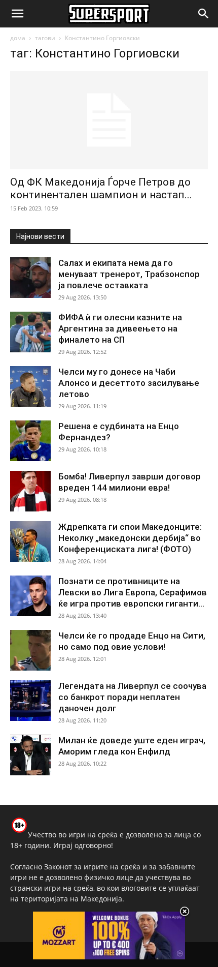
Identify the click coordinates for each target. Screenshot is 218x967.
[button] (17, 13)
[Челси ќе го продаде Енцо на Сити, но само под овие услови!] (30, 650)
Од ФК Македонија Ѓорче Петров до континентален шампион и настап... (101, 188)
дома (17, 38)
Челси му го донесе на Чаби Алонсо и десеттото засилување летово (128, 383)
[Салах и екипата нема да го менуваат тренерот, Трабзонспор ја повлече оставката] (30, 277)
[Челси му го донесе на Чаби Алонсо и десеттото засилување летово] (30, 386)
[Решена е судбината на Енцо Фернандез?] (30, 440)
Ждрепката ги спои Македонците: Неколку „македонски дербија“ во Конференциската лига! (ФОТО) (130, 538)
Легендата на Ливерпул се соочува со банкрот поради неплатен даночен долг (132, 697)
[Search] (204, 13)
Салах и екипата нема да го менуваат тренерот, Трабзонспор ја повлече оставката (129, 274)
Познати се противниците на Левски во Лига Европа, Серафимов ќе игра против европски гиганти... (132, 592)
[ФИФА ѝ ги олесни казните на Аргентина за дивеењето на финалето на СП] (30, 332)
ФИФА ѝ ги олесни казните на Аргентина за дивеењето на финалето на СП (120, 328)
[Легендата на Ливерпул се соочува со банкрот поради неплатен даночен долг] (30, 700)
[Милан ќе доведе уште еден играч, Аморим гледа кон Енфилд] (30, 755)
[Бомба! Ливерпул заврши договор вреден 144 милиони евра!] (30, 491)
